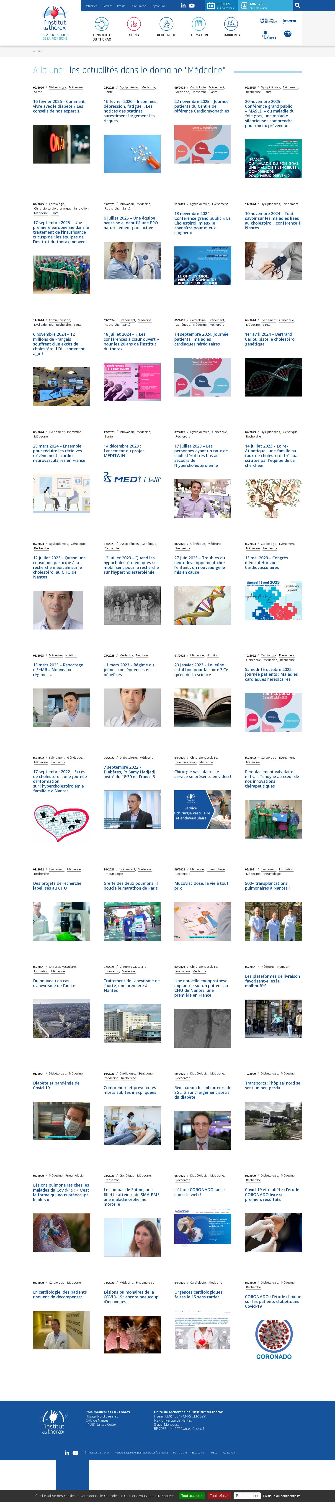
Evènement (216, 87)
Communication (59, 320)
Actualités (91, 6)
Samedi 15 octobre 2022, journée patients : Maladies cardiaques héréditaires (271, 674)
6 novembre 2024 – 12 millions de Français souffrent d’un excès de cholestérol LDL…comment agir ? (59, 343)
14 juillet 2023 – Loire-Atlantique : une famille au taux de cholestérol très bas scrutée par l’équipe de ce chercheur (272, 455)
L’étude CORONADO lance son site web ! (199, 1192)
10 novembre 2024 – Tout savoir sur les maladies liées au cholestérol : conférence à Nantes (273, 220)
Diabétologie (57, 87)
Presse (121, 6)
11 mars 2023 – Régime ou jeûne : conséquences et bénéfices (129, 669)
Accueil (38, 51)
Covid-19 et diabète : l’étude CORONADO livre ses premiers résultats (272, 1194)
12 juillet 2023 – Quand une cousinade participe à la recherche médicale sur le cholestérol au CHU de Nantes (59, 567)
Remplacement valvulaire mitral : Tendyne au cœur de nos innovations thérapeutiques (272, 779)
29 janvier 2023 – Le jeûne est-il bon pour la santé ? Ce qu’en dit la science (201, 669)
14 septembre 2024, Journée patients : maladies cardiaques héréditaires (201, 338)
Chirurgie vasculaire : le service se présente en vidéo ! (202, 774)
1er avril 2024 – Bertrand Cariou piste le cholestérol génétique (270, 338)
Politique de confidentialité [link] (282, 1496)
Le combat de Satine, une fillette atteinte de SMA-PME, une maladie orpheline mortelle (132, 1197)
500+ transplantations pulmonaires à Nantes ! (267, 885)
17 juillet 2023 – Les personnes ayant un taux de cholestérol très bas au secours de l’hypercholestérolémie (201, 455)
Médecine (76, 87)
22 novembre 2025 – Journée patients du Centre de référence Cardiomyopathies (201, 106)
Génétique (182, 325)
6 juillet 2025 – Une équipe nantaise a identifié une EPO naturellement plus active (131, 222)
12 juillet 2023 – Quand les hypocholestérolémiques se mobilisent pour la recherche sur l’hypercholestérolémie (131, 565)
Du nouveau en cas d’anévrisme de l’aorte (54, 983)
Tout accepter (192, 1496)
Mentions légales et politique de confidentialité (141, 1452)
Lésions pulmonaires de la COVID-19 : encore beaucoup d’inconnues (131, 1296)
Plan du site (180, 1452)
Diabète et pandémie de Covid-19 (56, 1085)
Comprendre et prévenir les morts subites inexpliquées (130, 1090)
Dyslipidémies (129, 87)
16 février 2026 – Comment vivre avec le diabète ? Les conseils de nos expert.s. (59, 106)
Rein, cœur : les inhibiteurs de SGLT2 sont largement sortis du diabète (202, 1092)
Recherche (199, 92)
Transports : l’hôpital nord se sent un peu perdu (272, 1085)
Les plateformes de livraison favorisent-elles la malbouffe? (272, 980)
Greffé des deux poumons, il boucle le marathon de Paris (131, 885)
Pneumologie (114, 874)
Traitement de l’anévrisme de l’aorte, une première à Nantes (132, 985)
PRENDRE (225, 6)
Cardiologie (198, 87)
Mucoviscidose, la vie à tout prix (201, 885)
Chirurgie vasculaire (203, 758)
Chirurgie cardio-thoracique (53, 208)
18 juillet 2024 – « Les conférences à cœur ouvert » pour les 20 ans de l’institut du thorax (131, 341)
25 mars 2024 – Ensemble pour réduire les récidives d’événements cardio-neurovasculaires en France (59, 453)
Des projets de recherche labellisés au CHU (57, 885)
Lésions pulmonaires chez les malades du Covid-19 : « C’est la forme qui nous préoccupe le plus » (61, 1192)
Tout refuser (219, 1496)
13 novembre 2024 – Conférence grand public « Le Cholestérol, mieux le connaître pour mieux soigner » (202, 223)
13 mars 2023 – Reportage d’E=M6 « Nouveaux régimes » (58, 669)
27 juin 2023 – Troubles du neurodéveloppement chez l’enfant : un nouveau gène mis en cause (199, 565)
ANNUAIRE (259, 6)
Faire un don (138, 6)
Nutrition (71, 655)
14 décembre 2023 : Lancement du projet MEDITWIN (124, 450)
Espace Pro (158, 6)
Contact (107, 6)
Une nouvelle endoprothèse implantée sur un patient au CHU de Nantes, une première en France (201, 988)
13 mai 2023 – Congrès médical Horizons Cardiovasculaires (266, 562)
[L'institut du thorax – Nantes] (55, 18)
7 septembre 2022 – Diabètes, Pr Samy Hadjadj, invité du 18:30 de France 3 (130, 771)
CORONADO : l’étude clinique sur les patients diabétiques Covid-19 (273, 1301)
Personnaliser (247, 1496)
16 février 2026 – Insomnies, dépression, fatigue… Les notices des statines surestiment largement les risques (130, 111)
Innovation (81, 208)
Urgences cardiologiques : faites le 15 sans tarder (199, 1294)
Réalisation (228, 1452)
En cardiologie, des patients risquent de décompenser (60, 1294)
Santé (38, 92)
